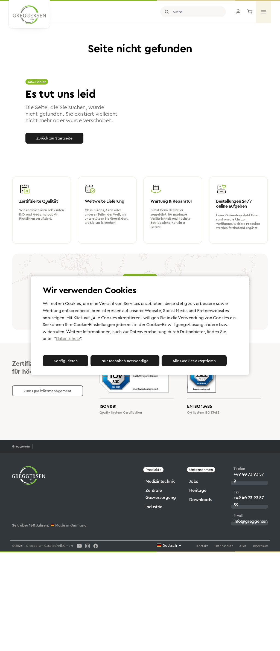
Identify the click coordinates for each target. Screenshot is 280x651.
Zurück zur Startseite (54, 138)
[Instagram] (87, 545)
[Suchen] (167, 12)
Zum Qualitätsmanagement (48, 391)
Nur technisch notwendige (124, 360)
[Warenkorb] (250, 12)
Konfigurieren (65, 360)
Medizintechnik (160, 481)
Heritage (197, 490)
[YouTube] (79, 545)
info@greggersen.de (254, 521)
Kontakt (202, 546)
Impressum (260, 546)
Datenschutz (224, 546)
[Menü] (263, 12)
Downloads (200, 499)
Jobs (193, 481)
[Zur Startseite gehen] (29, 14)
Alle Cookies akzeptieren (194, 360)
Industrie (153, 507)
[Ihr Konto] (238, 12)
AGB (242, 546)
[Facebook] (96, 545)
